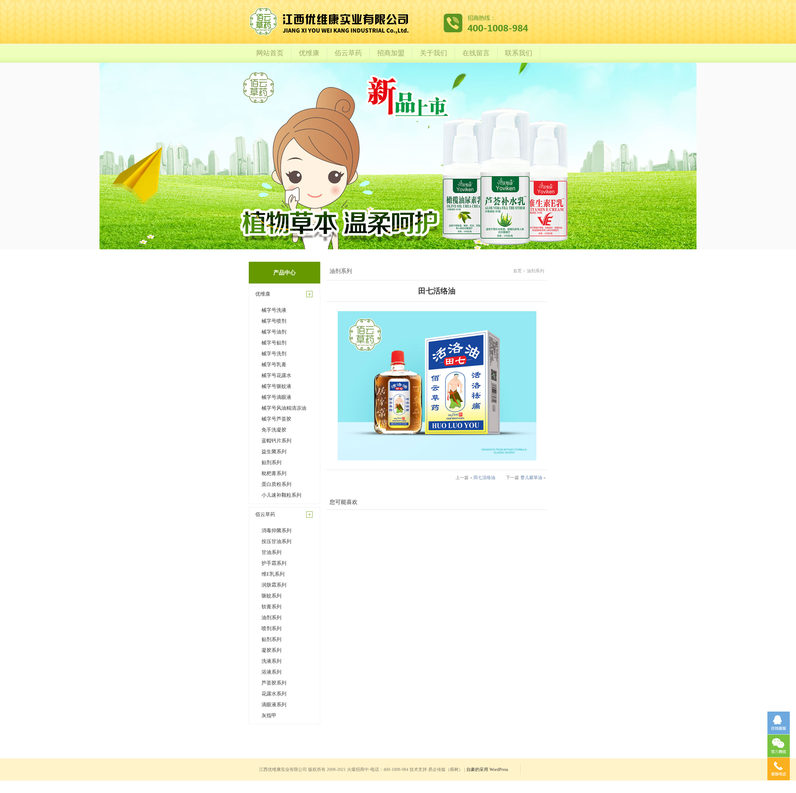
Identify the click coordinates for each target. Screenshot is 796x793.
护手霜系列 (273, 563)
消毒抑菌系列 (276, 530)
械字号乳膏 (273, 364)
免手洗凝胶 (273, 429)
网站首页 (270, 53)
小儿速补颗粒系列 (281, 495)
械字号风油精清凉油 (283, 408)
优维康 (309, 53)
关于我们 (433, 53)
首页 (517, 271)
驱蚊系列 (271, 595)
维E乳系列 (273, 574)
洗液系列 (271, 661)
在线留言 (476, 53)
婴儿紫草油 (531, 477)
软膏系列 (271, 606)
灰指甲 (268, 715)
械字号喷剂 (273, 321)
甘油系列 (271, 552)
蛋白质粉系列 (276, 484)
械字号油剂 (273, 331)
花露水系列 (273, 693)
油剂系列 (271, 617)
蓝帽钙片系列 (276, 440)
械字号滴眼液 (276, 397)
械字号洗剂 (273, 353)
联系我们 (518, 53)
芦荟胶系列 (273, 682)
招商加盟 (391, 53)
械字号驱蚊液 (276, 386)
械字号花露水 (276, 375)
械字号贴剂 (273, 342)
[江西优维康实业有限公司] (389, 34)
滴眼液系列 (273, 704)
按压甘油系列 (276, 541)
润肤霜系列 (273, 585)
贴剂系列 (271, 462)
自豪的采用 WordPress (487, 769)
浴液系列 (271, 672)
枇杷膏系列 (273, 473)
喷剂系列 (271, 628)
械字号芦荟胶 (276, 419)
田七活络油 (484, 477)
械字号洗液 (273, 310)
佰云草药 (348, 53)
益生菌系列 (273, 451)
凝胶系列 (271, 650)
